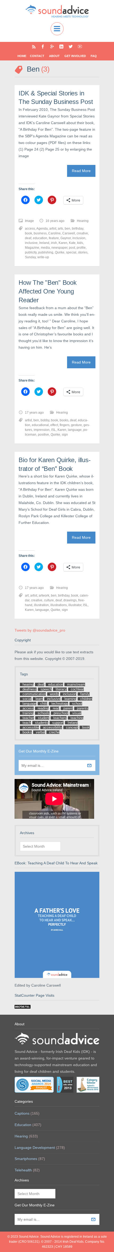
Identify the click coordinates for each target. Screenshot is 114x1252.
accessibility (52, 727)
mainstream (76, 684)
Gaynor (65, 238)
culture (49, 600)
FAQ (94, 56)
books (64, 420)
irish (54, 243)
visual (76, 713)
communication (34, 694)
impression (42, 430)
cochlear (77, 689)
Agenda (42, 228)
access (30, 228)
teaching (77, 718)
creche (54, 732)
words (54, 694)
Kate (72, 243)
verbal (40, 732)
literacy (61, 689)
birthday (77, 228)
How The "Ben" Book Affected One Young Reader (48, 291)
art (27, 595)
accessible (31, 727)
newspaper (59, 247)
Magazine (32, 247)
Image (29, 221)
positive (43, 434)
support (58, 722)
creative (82, 233)
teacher (28, 718)
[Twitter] (70, 46)
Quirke (59, 252)
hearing (28, 684)
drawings (70, 600)
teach (27, 722)
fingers (64, 425)
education (40, 238)
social (27, 699)
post (72, 247)
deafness (30, 689)
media (45, 247)
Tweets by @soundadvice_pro (40, 630)
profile (81, 247)
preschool (61, 713)
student (43, 718)
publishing (45, 252)
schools (44, 713)
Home (21, 56)
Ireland (44, 243)
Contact (37, 56)
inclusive (31, 243)
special (71, 252)
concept (72, 727)
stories (82, 252)
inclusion (78, 238)
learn (39, 699)
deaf (28, 238)
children (86, 699)
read (56, 708)
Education (23, 1125)
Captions (22, 1113)
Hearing (83, 221)
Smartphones (26, 1159)
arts (60, 228)
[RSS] (33, 46)
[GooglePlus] (52, 46)
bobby (45, 420)
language (75, 430)
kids (80, 243)
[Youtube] (80, 46)
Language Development (35, 1147)
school (77, 703)
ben (67, 228)
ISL (53, 430)
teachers (60, 718)
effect (54, 425)
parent (68, 708)
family (85, 694)
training (28, 713)
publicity (31, 252)
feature (54, 238)
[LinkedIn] (61, 46)
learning (70, 699)
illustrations (58, 605)
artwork (44, 595)
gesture (76, 425)
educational (40, 425)
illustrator (74, 605)
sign (65, 434)
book (28, 233)
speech (46, 689)
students (41, 722)
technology (59, 703)
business (40, 233)
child (43, 703)
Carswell (68, 233)
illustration (41, 605)
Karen (63, 243)
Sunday (30, 257)
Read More (81, 171)
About (54, 56)
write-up (43, 257)
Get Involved (75, 56)
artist (52, 228)
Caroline (54, 233)
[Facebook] (42, 46)
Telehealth (23, 1170)
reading (43, 708)
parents (82, 708)
